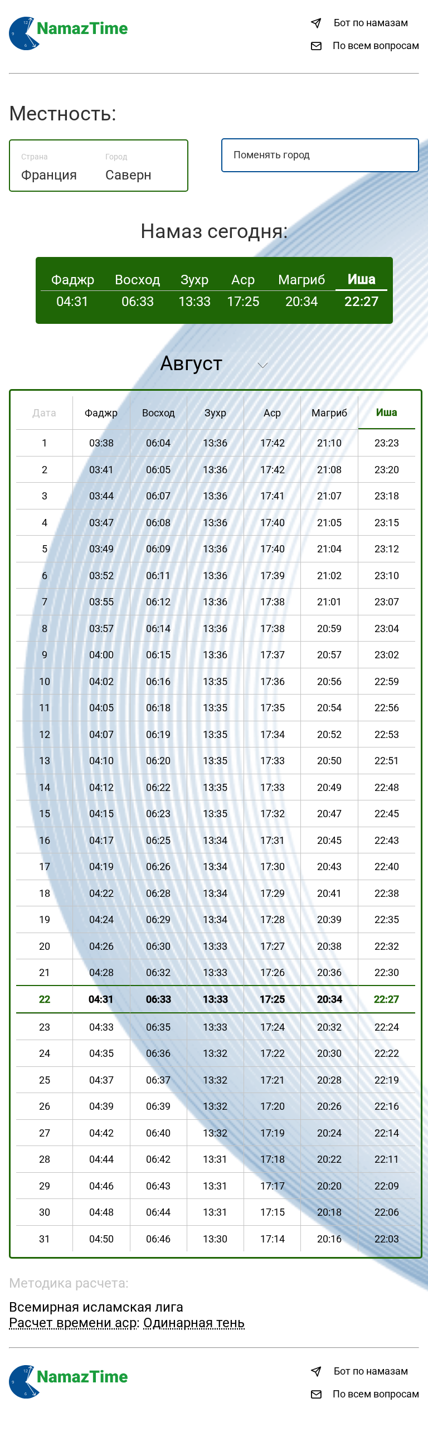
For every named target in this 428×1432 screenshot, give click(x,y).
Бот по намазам (371, 22)
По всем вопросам (376, 45)
